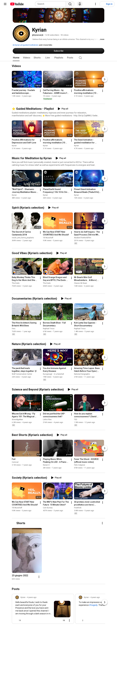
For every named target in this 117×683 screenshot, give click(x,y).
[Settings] (95, 4)
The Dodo (15, 283)
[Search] (70, 4)
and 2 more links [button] (45, 45)
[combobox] (51, 4)
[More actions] (40, 91)
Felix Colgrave (79, 465)
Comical (15, 462)
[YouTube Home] (17, 4)
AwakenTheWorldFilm (82, 238)
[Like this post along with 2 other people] (80, 620)
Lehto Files (47, 420)
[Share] (54, 620)
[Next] (104, 79)
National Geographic (82, 374)
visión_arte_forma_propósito (23, 238)
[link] (42, 610)
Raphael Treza (48, 329)
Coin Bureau (48, 508)
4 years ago (31, 597)
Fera (13, 329)
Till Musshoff (48, 238)
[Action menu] (69, 620)
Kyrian (14, 146)
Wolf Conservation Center (22, 374)
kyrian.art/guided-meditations (27, 45)
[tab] (16, 57)
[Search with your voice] (80, 4)
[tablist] (58, 57)
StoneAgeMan (17, 420)
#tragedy (93, 605)
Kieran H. (46, 465)
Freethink (77, 508)
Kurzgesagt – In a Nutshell (53, 374)
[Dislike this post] (24, 620)
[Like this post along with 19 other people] (16, 620)
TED (75, 420)
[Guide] (5, 4)
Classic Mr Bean (80, 283)
